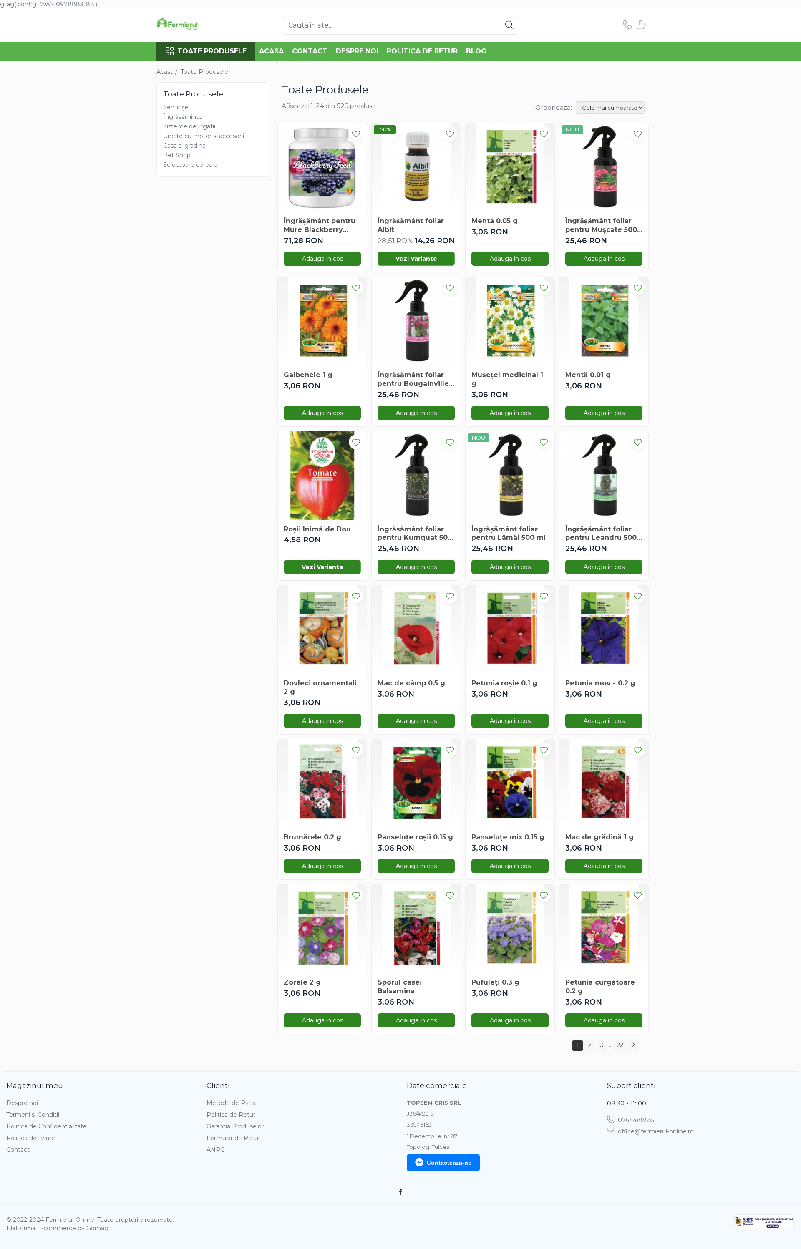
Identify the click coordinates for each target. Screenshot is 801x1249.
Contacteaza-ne (449, 1162)
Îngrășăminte (182, 117)
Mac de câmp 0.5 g (411, 683)
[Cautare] (509, 25)
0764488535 (635, 1120)
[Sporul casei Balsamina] (416, 928)
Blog (476, 51)
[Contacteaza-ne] (627, 25)
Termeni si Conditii (32, 1114)
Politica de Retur (422, 51)
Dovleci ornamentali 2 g (320, 687)
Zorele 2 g (302, 982)
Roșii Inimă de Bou (317, 529)
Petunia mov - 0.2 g (600, 683)
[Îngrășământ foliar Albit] (416, 167)
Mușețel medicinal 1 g (507, 379)
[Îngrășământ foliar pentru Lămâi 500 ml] (510, 475)
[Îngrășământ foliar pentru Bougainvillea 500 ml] (416, 321)
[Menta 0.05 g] (510, 167)
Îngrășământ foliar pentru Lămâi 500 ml (508, 533)
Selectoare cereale (190, 165)
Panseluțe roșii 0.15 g (415, 837)
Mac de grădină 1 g (599, 837)
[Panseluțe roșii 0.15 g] (416, 783)
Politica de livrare (30, 1138)
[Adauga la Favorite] (356, 133)
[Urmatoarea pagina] (632, 1045)
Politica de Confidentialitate (46, 1126)
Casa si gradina (184, 145)
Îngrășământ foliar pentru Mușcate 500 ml (601, 225)
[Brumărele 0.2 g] (322, 783)
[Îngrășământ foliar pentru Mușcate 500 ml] (603, 167)
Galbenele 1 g (308, 375)
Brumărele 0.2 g (312, 837)
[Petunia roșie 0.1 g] (510, 629)
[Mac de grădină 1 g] (603, 783)
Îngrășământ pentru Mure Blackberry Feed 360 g (319, 225)
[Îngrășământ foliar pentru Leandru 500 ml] (603, 475)
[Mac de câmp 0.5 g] (416, 629)
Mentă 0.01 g (588, 375)
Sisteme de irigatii (189, 126)
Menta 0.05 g (494, 221)
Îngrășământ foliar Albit (411, 225)
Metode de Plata (231, 1103)
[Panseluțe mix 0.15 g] (510, 783)
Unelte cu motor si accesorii (203, 136)
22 (620, 1045)
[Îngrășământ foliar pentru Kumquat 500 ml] (416, 475)
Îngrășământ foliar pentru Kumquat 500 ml (415, 534)
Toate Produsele (212, 51)
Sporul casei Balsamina (400, 986)
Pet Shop (177, 155)
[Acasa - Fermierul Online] (198, 25)
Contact (309, 51)
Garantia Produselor (235, 1126)
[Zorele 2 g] (322, 928)
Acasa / (167, 72)
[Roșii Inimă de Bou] (322, 475)
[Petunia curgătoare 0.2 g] (603, 928)
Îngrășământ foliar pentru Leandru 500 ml (601, 534)
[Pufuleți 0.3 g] (510, 928)
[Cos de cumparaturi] (640, 25)
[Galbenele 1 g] (322, 321)
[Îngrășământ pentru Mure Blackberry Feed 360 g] (322, 167)
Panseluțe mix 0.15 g (507, 837)
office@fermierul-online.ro (655, 1131)
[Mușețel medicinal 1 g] (510, 321)
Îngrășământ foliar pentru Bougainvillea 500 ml (415, 379)
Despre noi (357, 51)
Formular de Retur (233, 1138)
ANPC (215, 1149)
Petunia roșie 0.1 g (504, 683)
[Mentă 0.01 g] (603, 321)
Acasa (271, 51)
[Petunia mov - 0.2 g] (603, 629)
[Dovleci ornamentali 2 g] (322, 629)
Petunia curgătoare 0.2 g (600, 986)
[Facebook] (400, 1192)
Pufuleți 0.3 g (495, 982)
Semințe (175, 107)
